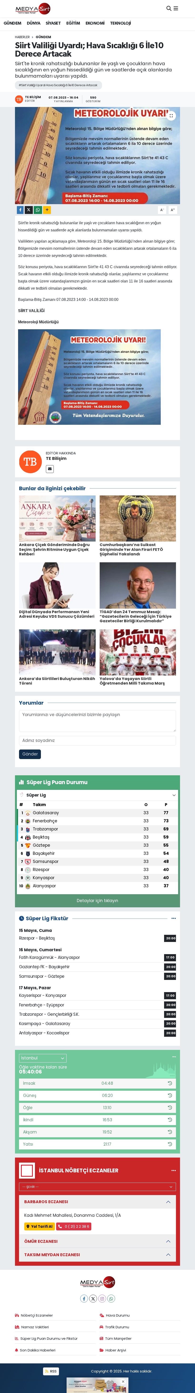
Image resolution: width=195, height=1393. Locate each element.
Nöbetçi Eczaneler (37, 1315)
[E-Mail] (50, 469)
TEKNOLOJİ (120, 23)
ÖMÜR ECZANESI (41, 1241)
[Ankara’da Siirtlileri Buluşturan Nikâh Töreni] (57, 652)
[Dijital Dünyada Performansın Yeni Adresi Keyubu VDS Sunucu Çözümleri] (57, 585)
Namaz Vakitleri (35, 1326)
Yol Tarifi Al (42, 1226)
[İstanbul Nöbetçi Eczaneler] (173, 1170)
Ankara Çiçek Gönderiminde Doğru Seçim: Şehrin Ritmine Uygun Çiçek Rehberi (54, 549)
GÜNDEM (12, 23)
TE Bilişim (56, 458)
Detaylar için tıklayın (97, 901)
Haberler (22, 37)
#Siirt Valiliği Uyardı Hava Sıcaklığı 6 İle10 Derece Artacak (58, 85)
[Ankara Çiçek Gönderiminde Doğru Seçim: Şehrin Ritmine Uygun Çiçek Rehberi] (57, 518)
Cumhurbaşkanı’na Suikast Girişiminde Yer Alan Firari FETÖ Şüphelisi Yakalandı (131, 549)
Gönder (30, 754)
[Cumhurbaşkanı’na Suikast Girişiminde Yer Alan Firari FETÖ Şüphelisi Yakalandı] (138, 518)
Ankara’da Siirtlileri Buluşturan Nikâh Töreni (57, 681)
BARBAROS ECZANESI (46, 1202)
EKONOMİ (95, 23)
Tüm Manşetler (118, 1338)
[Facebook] (84, 1299)
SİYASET (53, 23)
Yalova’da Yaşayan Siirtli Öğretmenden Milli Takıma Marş (132, 681)
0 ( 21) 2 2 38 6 (76, 1226)
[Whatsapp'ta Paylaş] (38, 210)
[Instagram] (102, 1299)
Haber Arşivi (116, 1350)
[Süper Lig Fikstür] (173, 918)
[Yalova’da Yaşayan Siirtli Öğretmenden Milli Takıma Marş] (138, 652)
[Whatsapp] (111, 1299)
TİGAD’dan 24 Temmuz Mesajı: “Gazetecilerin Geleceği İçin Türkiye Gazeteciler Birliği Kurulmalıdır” (135, 616)
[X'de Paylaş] (29, 210)
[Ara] (168, 8)
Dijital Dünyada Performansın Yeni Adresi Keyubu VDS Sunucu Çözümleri (56, 614)
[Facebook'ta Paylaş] (20, 210)
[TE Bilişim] (30, 461)
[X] (93, 1299)
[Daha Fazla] (47, 210)
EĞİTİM (73, 23)
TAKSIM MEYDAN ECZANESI (52, 1255)
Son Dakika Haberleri (37, 1350)
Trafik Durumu (117, 1326)
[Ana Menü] (176, 8)
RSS (53, 1371)
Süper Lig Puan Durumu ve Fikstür (49, 1338)
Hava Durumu (118, 1315)
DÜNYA (33, 23)
